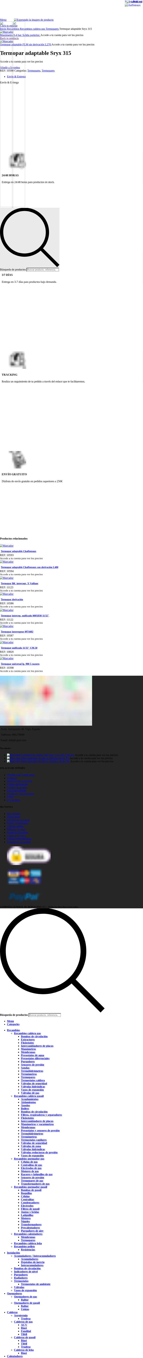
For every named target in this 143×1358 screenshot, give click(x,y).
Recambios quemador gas (29, 1158)
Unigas (25, 1309)
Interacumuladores (32, 1265)
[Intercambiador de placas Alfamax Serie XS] (14, 758)
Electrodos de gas (31, 1168)
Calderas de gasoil (24, 1337)
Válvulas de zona (31, 1146)
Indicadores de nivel (26, 1271)
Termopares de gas (32, 1180)
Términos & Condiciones (21, 774)
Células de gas (29, 1161)
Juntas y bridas (30, 1211)
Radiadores (21, 1277)
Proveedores (14, 799)
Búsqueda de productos (13, 269)
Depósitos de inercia (32, 1262)
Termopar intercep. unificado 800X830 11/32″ (25, 615)
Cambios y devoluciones (20, 793)
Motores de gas (30, 1171)
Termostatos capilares (34, 1139)
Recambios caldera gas (27, 1033)
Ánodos (25, 1105)
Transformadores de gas (35, 1183)
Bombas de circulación (34, 1036)
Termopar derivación (12, 599)
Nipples (25, 1221)
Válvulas (19, 1287)
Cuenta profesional (17, 784)
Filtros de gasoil (30, 1208)
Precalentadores (30, 1227)
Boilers (25, 1108)
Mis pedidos (13, 813)
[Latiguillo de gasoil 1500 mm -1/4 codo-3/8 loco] (14, 755)
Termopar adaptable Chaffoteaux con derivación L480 (29, 567)
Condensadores (30, 1202)
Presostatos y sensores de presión (40, 1130)
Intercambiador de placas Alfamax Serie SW (45, 761)
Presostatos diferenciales (35, 1058)
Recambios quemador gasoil (30, 1186)
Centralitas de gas (31, 1164)
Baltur (25, 1299)
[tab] (75, 76)
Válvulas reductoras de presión (39, 1152)
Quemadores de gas (25, 1296)
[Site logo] (6, 206)
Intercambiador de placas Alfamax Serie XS (45, 758)
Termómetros (29, 1074)
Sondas (25, 1067)
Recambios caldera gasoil (29, 1096)
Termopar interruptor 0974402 (17, 631)
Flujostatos (27, 1042)
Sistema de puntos (17, 787)
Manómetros (28, 1048)
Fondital (26, 1331)
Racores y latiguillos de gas (36, 1174)
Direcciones (13, 816)
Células (25, 1196)
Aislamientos (28, 1102)
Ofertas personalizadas (19, 838)
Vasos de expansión (32, 1089)
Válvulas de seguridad (34, 1083)
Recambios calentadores (28, 1233)
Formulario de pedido (19, 841)
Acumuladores (29, 1259)
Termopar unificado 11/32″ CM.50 (19, 648)
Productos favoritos (17, 832)
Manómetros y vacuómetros (37, 1124)
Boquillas (26, 1193)
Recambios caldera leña (28, 1243)
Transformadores (31, 1224)
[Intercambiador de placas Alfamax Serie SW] (14, 761)
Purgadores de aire (32, 1230)
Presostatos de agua (32, 1055)
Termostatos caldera (33, 1080)
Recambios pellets (24, 1246)
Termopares (28, 1077)
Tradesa (26, 1318)
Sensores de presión (32, 1064)
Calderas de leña (24, 1349)
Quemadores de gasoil (27, 1302)
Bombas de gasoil (31, 1190)
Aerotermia (21, 1315)
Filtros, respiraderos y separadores (41, 1114)
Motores (26, 1218)
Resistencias (28, 1249)
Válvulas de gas (30, 1092)
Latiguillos (27, 1215)
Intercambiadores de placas (37, 1045)
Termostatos (21, 1280)
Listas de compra (16, 835)
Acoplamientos (29, 1099)
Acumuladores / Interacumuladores (35, 1255)
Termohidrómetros (32, 1070)
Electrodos (27, 1205)
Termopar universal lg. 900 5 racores (20, 664)
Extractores (28, 1039)
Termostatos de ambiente (35, 1284)
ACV (24, 1324)
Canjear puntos (15, 826)
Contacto (12, 778)
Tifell (24, 1334)
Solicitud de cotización (19, 781)
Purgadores (28, 1061)
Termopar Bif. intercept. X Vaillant (19, 583)
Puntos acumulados (17, 823)
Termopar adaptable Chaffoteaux (18, 551)
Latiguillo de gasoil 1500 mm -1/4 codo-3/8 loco (48, 755)
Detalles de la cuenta (18, 819)
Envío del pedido (16, 790)
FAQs (10, 796)
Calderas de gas (23, 1321)
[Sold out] (6, 545)
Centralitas (27, 1199)
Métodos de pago (16, 829)
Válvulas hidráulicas (33, 1086)
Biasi (24, 1327)
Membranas (28, 1052)
